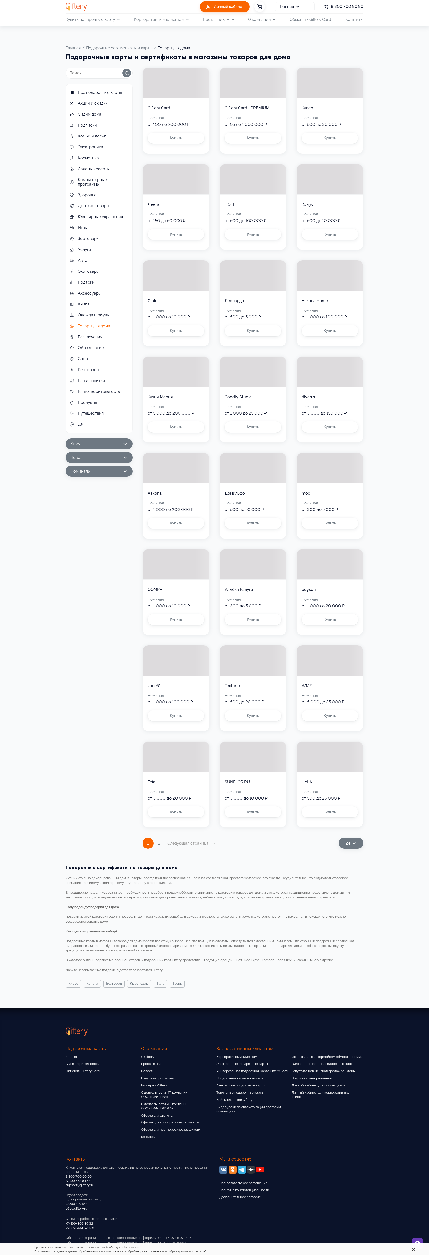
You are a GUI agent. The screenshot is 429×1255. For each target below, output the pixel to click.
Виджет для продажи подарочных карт (322, 1064)
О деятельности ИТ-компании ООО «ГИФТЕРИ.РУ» (164, 1106)
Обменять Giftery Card (310, 19)
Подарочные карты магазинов (239, 1078)
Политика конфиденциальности (244, 1190)
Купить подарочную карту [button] (90, 19)
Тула (160, 983)
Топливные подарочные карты (240, 1092)
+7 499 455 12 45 (77, 1204)
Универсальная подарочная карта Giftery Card (252, 1071)
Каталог (71, 1057)
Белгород (114, 983)
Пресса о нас (151, 1064)
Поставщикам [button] (216, 19)
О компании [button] (259, 19)
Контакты (354, 19)
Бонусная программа (157, 1078)
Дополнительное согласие (240, 1197)
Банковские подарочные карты (240, 1085)
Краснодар (139, 983)
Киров (73, 983)
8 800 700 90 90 (79, 1176)
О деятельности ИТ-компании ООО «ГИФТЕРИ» (164, 1095)
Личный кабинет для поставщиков (318, 1085)
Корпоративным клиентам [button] (159, 19)
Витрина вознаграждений (312, 1078)
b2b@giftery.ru (76, 1208)
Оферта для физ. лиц (157, 1115)
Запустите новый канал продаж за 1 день (323, 1071)
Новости (147, 1071)
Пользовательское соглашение (243, 1183)
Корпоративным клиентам (236, 1057)
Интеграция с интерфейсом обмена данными (327, 1057)
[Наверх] (16, 1239)
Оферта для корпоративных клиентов (170, 1122)
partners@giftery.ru (80, 1227)
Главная (73, 48)
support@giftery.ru (79, 1185)
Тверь (177, 983)
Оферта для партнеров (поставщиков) (170, 1129)
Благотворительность (82, 1064)
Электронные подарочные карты (242, 1064)
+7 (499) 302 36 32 (79, 1223)
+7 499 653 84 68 (78, 1181)
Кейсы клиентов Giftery (234, 1100)
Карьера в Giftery (154, 1085)
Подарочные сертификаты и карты (119, 48)
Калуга (92, 983)
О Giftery (147, 1057)
